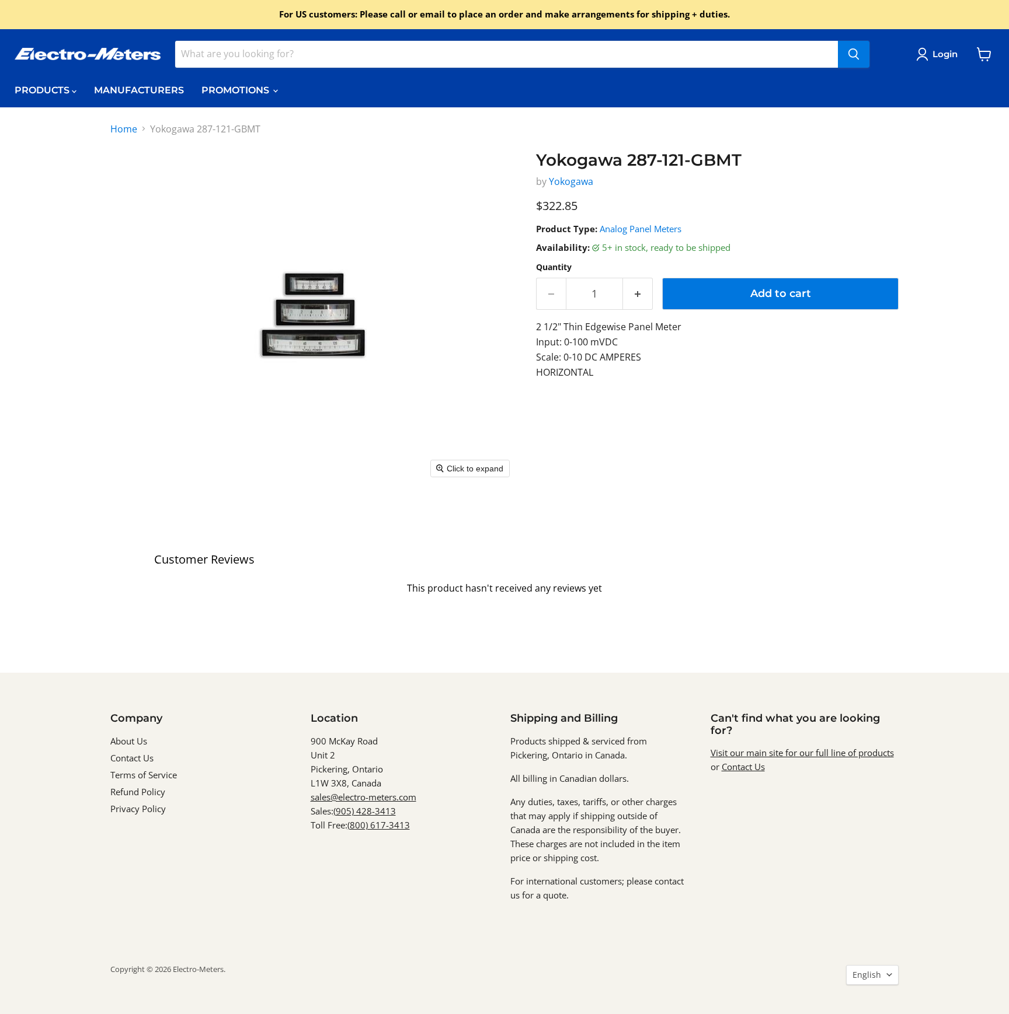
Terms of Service (143, 775)
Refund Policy (137, 792)
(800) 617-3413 (378, 825)
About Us (128, 741)
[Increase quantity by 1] (638, 294)
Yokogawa (571, 181)
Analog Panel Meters (640, 229)
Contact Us (132, 758)
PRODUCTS (43, 90)
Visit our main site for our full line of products (802, 752)
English (867, 974)
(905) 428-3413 (364, 811)
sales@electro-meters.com (363, 797)
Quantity (554, 267)
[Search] (853, 54)
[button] (939, 54)
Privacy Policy (138, 808)
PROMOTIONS (236, 90)
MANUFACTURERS (139, 90)
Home (123, 129)
